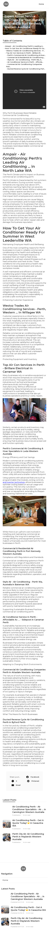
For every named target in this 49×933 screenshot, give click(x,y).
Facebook (35, 777)
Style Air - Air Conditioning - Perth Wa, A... (24, 60)
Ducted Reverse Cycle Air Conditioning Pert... (26, 69)
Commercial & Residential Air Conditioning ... (26, 58)
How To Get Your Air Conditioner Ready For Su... (25, 48)
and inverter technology (14, 482)
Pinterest (35, 781)
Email (18, 785)
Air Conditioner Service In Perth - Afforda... (25, 62)
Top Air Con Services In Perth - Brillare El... (23, 53)
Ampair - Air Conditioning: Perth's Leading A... (24, 46)
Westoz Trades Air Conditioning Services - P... (25, 51)
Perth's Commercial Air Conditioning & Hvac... (26, 55)
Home (41, 4)
